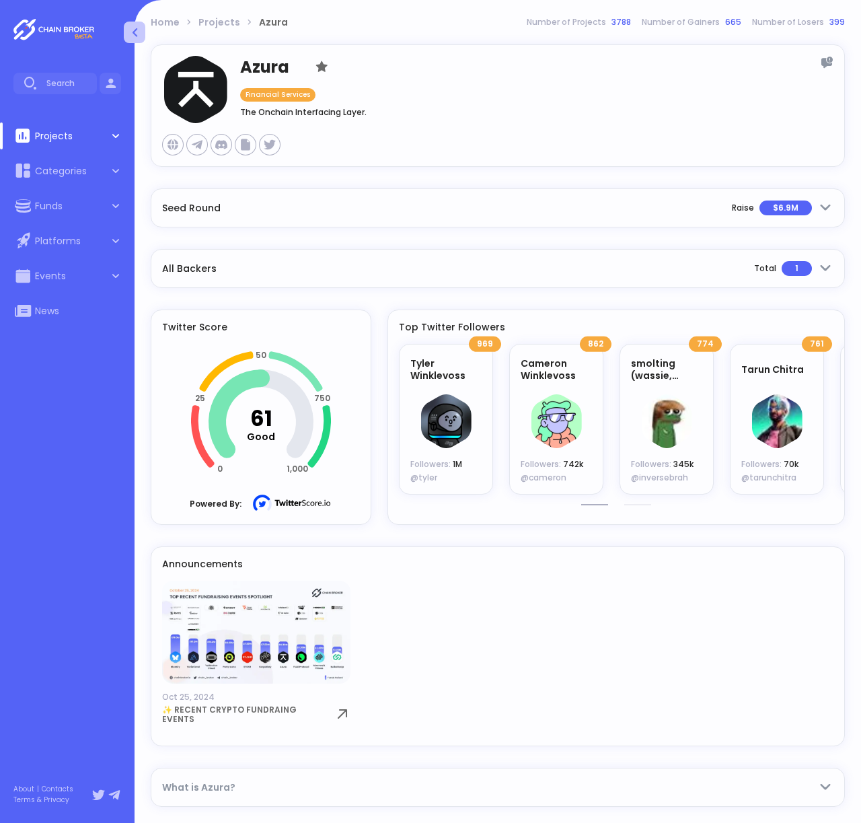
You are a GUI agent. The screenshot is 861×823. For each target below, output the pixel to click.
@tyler (423, 477)
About (23, 789)
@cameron (543, 477)
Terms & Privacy (41, 800)
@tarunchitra (768, 477)
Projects (219, 22)
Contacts (57, 789)
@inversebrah (659, 477)
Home (165, 22)
